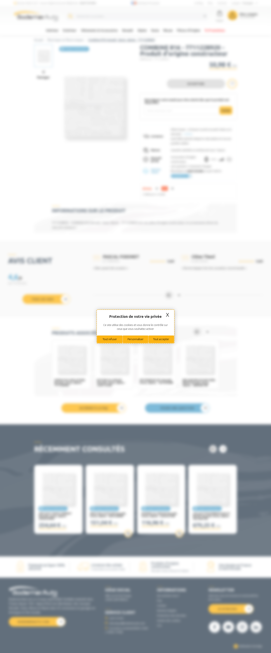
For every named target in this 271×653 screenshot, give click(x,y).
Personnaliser (135, 339)
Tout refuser (110, 339)
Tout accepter (161, 339)
